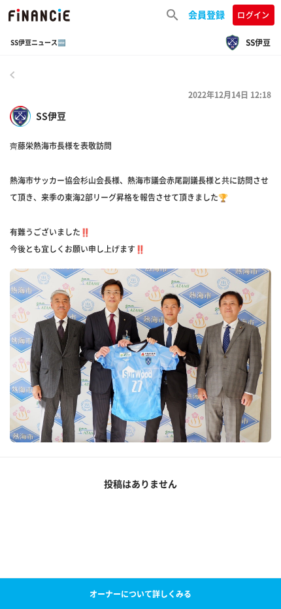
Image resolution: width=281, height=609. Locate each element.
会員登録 (206, 14)
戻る (12, 74)
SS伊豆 (51, 116)
